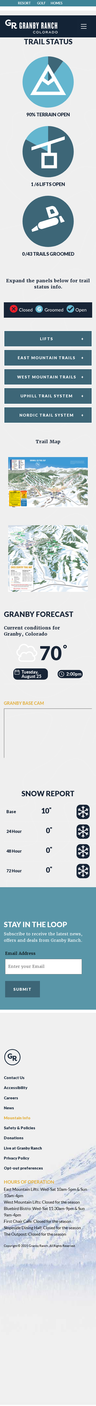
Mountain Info (17, 1117)
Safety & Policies (19, 1127)
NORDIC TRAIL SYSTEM (46, 415)
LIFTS (46, 338)
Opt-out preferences (23, 1168)
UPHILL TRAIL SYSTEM (46, 396)
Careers (11, 1097)
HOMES (56, 3)
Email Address (20, 953)
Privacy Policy (16, 1158)
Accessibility (15, 1087)
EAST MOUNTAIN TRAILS (47, 357)
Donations (14, 1137)
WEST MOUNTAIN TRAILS (46, 377)
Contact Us (14, 1077)
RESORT (24, 3)
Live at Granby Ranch (23, 1148)
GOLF (41, 3)
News (9, 1107)
